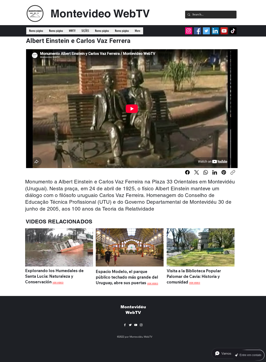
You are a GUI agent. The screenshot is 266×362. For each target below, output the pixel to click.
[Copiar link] (233, 172)
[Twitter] (206, 30)
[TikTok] (233, 30)
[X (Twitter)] (196, 172)
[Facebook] (187, 172)
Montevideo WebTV (100, 13)
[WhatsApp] (205, 172)
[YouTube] (224, 30)
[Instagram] (188, 30)
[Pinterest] (223, 172)
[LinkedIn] (214, 172)
